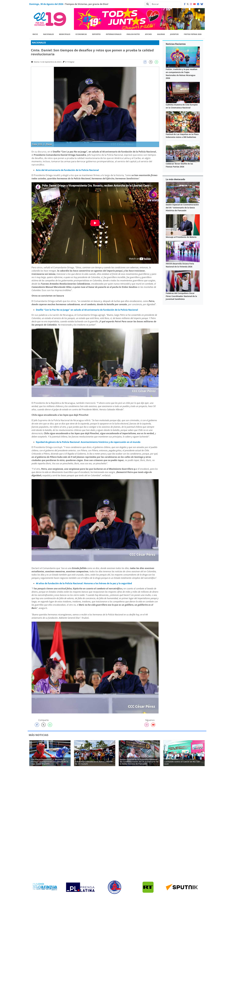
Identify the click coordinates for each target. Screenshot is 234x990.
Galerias (161, 34)
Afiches (148, 34)
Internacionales (113, 34)
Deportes (96, 34)
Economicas (81, 34)
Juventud (174, 34)
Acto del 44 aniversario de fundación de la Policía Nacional (67, 170)
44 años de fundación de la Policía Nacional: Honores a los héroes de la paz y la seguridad (84, 583)
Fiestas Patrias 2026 (193, 34)
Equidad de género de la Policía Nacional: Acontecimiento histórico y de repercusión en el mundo (88, 442)
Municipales (64, 34)
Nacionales (48, 34)
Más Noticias (38, 735)
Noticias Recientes (176, 43)
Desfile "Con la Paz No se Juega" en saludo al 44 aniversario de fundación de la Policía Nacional (87, 309)
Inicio (35, 34)
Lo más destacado (175, 179)
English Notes (133, 34)
